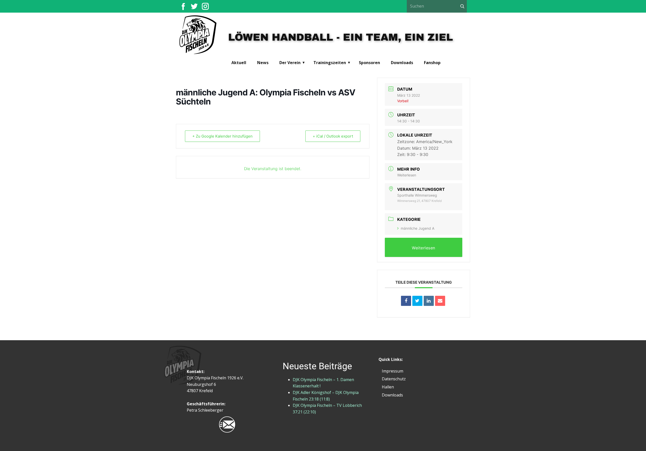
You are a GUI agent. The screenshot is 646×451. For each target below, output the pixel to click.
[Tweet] (417, 301)
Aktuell (238, 62)
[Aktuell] (198, 35)
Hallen (388, 387)
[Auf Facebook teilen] (406, 301)
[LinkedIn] (429, 301)
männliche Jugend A (417, 228)
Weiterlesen (406, 175)
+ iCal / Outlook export (333, 136)
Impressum (392, 371)
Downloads (402, 62)
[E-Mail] (440, 301)
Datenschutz (394, 379)
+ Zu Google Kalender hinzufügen (222, 136)
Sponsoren (369, 62)
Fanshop (432, 62)
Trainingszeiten (329, 62)
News (262, 62)
